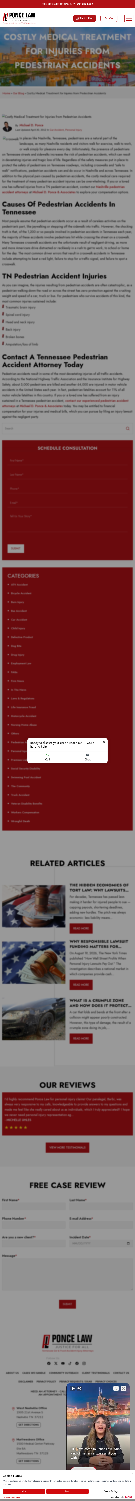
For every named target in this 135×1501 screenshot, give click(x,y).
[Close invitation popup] (104, 742)
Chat (88, 759)
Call (47, 759)
